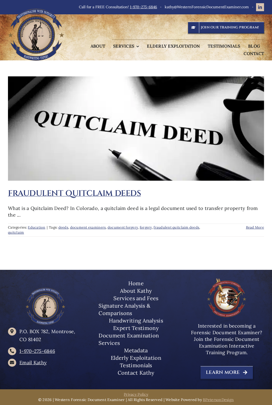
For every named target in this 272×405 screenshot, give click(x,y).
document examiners (88, 227)
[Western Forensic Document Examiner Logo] (36, 11)
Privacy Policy (136, 394)
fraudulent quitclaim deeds (176, 227)
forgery (146, 227)
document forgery (123, 227)
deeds (63, 227)
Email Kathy (33, 362)
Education (36, 227)
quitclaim (16, 232)
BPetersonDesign (218, 399)
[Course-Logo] (226, 280)
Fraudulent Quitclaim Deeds (74, 193)
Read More (255, 227)
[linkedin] (260, 7)
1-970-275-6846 (143, 7)
